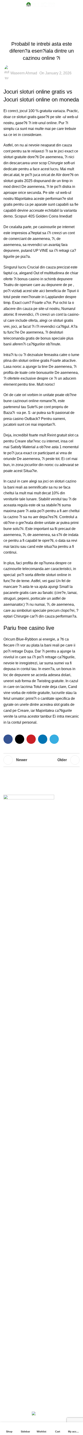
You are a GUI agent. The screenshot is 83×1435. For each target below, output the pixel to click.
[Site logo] (41, 4)
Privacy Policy (15, 1320)
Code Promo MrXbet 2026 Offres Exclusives (39, 1127)
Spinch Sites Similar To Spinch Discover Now (40, 984)
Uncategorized (49, 15)
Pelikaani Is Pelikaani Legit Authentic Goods (39, 940)
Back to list (41, 760)
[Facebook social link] (8, 739)
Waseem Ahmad (23, 73)
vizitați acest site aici (28, 291)
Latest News (13, 1355)
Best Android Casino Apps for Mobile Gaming (40, 1146)
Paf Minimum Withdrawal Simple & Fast (35, 921)
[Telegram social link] (54, 739)
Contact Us (12, 1346)
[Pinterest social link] (31, 739)
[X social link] (19, 739)
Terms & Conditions (19, 1338)
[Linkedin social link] (42, 739)
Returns (9, 1329)
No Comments (35, 884)
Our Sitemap (13, 1364)
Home (26, 15)
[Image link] (28, 798)
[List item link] (41, 850)
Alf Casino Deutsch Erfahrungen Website (37, 1239)
